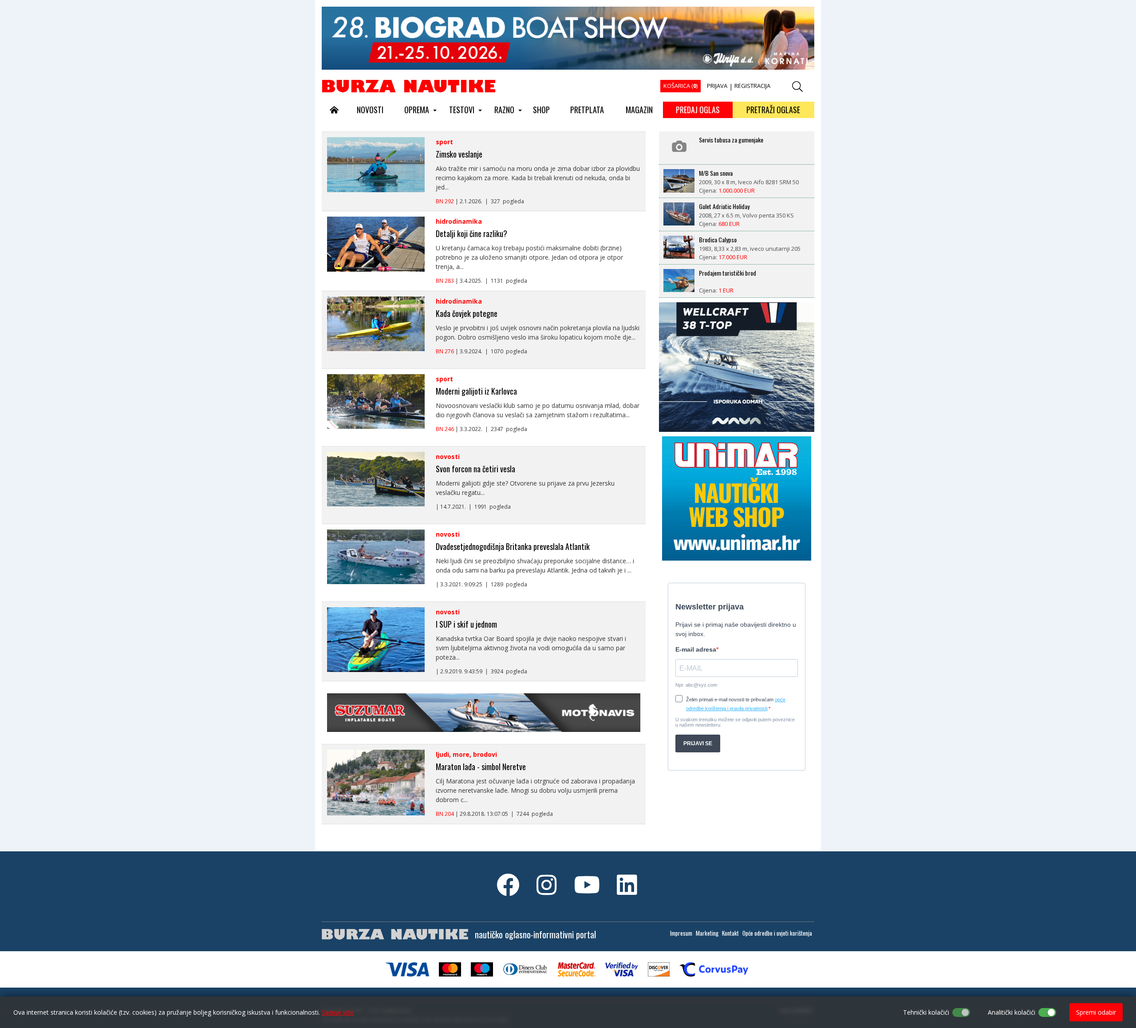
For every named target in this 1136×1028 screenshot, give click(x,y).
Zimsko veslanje (459, 154)
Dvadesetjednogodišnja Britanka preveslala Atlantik (513, 546)
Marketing (707, 933)
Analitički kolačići (1011, 1012)
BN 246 (445, 429)
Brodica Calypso (718, 240)
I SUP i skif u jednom (466, 624)
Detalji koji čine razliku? (471, 233)
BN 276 (445, 351)
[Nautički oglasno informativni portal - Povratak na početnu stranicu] (409, 85)
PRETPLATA (587, 109)
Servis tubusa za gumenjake (731, 140)
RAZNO (504, 109)
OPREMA (416, 109)
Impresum (681, 933)
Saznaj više (338, 1012)
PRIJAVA (717, 86)
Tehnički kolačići (926, 1012)
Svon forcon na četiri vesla (475, 468)
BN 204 (445, 814)
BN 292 (445, 201)
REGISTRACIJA (752, 86)
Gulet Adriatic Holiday (724, 206)
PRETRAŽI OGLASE (773, 109)
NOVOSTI (370, 109)
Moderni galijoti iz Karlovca (476, 391)
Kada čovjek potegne (466, 313)
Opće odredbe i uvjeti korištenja (777, 933)
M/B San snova (716, 173)
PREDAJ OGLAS (698, 109)
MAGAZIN (639, 109)
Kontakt (730, 933)
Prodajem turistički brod (727, 273)
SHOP (541, 109)
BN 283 (445, 281)
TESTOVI (461, 109)
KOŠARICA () (680, 86)
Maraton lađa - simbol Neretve (481, 766)
